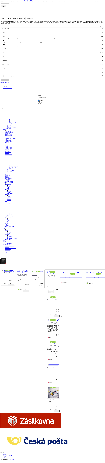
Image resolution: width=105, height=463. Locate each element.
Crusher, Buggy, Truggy (13, 167)
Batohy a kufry (7, 142)
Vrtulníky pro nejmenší (9, 134)
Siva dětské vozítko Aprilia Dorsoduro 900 (36, 274)
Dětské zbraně (7, 250)
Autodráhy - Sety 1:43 (11, 236)
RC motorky (7, 146)
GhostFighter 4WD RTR (13, 166)
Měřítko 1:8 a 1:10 (8, 152)
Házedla (8, 117)
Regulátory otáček (8, 189)
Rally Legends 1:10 (10, 170)
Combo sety (9, 199)
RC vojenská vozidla (8, 148)
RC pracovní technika (8, 147)
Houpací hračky (7, 252)
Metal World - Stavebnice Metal (10, 248)
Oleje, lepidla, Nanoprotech (9, 217)
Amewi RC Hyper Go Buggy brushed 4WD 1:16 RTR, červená (53, 346)
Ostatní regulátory (10, 193)
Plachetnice (7, 180)
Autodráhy (4, 228)
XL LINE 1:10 (9, 162)
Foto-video (7, 223)
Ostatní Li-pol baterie (10, 213)
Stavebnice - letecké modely (9, 112)
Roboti (4, 240)
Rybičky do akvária (8, 178)
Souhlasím (7, 3)
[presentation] (60, 303)
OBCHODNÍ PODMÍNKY (7, 88)
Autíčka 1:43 (9, 237)
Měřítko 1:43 (7, 234)
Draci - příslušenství (12, 124)
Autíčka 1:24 (9, 233)
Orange (8, 186)
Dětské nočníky (7, 251)
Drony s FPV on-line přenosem (10, 138)
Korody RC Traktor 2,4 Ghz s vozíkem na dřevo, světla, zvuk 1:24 (22, 275)
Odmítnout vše (3, 3)
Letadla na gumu (10, 118)
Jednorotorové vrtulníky (9, 132)
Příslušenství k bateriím (11, 215)
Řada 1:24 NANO (10, 161)
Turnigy (8, 192)
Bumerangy (9, 125)
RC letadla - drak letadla (9, 113)
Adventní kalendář (8, 249)
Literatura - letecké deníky (9, 226)
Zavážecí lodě (7, 179)
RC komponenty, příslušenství (8, 182)
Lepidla (8, 220)
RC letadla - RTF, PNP (9, 114)
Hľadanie (39, 95)
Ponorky (6, 176)
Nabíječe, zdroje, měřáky (9, 216)
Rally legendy (7, 151)
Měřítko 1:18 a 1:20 (8, 155)
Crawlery (6, 150)
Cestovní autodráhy (8, 239)
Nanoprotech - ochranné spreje (12, 221)
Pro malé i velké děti (6, 244)
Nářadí (6, 227)
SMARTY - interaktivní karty (10, 256)
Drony (4, 136)
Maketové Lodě (7, 174)
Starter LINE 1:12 (10, 168)
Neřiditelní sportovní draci (13, 123)
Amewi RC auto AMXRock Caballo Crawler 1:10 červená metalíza (53, 368)
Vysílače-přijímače (8, 184)
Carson (8, 187)
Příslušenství (9, 200)
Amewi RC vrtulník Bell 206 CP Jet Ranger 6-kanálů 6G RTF (53, 323)
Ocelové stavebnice (8, 243)
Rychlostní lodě (7, 175)
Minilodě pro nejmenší (9, 181)
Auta (3, 143)
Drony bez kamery (8, 139)
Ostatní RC (9, 188)
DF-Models (9, 197)
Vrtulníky (4, 129)
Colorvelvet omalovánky (9, 255)
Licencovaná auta (8, 149)
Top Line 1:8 (9, 163)
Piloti (6, 224)
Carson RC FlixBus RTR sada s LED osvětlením (7, 273)
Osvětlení (6, 222)
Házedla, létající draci (8, 115)
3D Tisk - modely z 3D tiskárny (10, 127)
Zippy (8, 210)
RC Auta (6, 145)
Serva (6, 201)
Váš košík (5, 86)
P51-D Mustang (51, 399)
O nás (4, 91)
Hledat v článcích (40, 103)
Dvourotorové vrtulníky (9, 131)
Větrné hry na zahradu (11, 126)
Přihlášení (2, 82)
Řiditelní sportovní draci (13, 122)
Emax (8, 198)
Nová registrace (6, 82)
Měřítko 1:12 (7, 153)
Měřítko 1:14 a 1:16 (8, 154)
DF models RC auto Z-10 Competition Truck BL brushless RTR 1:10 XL (52, 276)
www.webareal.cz (11, 459)
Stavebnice (4, 241)
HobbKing (9, 191)
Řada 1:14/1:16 (9, 171)
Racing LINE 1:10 (10, 164)
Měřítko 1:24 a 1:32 (8, 156)
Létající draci (9, 119)
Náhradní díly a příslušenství (12, 238)
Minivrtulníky (7, 133)
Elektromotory (7, 194)
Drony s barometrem (8, 140)
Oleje (8, 219)
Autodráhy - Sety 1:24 (11, 232)
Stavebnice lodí (7, 177)
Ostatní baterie (9, 214)
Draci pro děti (11, 121)
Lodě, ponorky (5, 172)
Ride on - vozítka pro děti (9, 246)
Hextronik (8, 204)
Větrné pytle (7, 225)
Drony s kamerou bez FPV (9, 141)
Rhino (8, 211)
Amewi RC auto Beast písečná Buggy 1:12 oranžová (52, 300)
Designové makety (8, 128)
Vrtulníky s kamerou (8, 135)
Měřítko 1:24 (7, 230)
